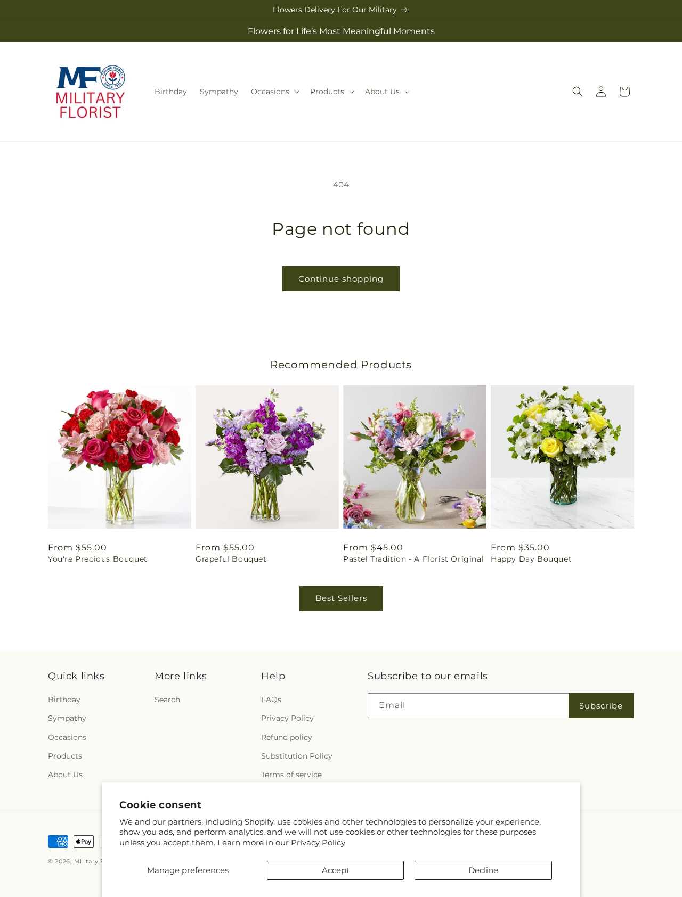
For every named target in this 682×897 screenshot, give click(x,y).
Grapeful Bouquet (231, 559)
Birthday (64, 699)
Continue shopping (341, 279)
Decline (483, 870)
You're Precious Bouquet (98, 559)
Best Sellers (341, 598)
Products (65, 756)
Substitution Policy (296, 756)
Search (167, 699)
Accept (336, 870)
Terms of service (291, 774)
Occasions (67, 737)
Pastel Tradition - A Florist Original (413, 559)
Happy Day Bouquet (531, 559)
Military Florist (97, 861)
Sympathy (67, 718)
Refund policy (286, 737)
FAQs (271, 699)
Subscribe (601, 706)
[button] (274, 91)
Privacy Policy (318, 842)
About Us (65, 774)
